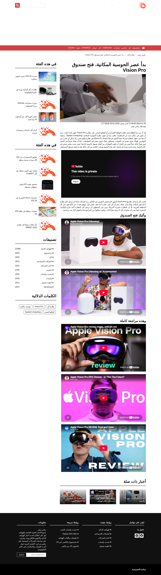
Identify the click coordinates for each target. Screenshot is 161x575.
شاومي (124, 48)
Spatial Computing (33, 312)
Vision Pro (39, 307)
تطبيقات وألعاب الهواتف (67, 538)
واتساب (116, 48)
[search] (17, 5)
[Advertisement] (80, 27)
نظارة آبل (50, 307)
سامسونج (136, 48)
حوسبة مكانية (25, 307)
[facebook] (141, 536)
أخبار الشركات (46, 266)
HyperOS (86, 48)
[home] (143, 48)
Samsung (107, 48)
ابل (129, 48)
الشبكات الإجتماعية (44, 261)
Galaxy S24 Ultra (69, 534)
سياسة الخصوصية (139, 569)
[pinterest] (137, 536)
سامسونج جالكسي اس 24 (66, 542)
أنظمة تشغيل (47, 283)
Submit (21, 555)
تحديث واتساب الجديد (68, 530)
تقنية (78, 48)
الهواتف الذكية (46, 249)
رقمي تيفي (141, 55)
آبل (100, 48)
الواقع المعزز (49, 312)
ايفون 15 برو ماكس (69, 546)
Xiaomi (71, 48)
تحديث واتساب (46, 274)
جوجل (94, 48)
